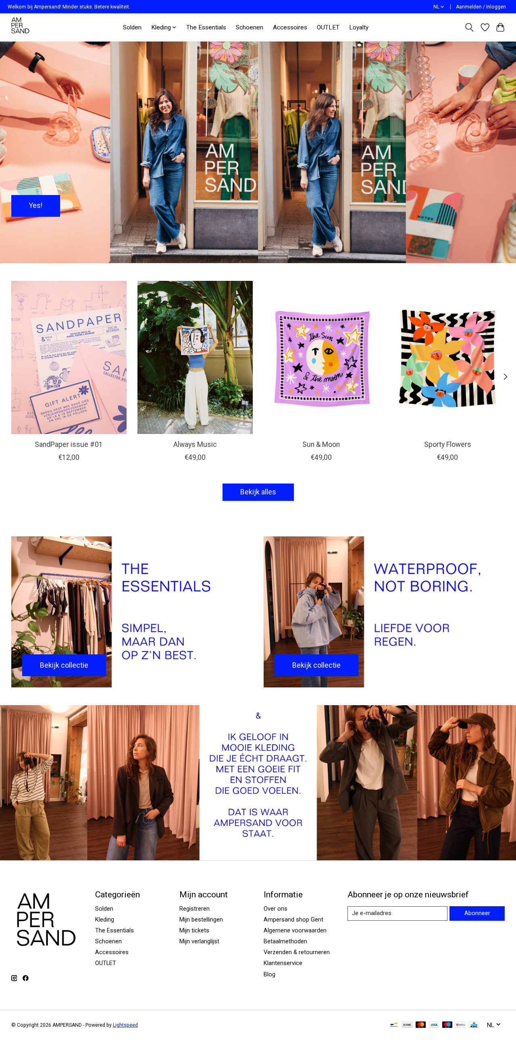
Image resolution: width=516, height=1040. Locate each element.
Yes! (35, 205)
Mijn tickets (194, 930)
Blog (269, 974)
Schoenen (249, 27)
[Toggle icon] (469, 27)
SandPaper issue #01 (69, 444)
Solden (132, 27)
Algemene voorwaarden (295, 930)
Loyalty (358, 27)
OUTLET (328, 27)
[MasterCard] (421, 1025)
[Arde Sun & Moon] (321, 357)
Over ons (275, 908)
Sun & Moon (321, 444)
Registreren (194, 908)
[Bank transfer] (407, 1025)
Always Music (194, 444)
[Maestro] (447, 1025)
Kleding (104, 919)
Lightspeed (125, 1025)
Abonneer (477, 913)
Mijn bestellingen (201, 919)
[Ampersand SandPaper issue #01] (69, 357)
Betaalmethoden (285, 941)
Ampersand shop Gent (293, 919)
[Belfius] (461, 1025)
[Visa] (434, 1025)
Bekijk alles (258, 492)
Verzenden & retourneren (297, 952)
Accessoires (290, 27)
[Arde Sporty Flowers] (447, 357)
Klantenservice (283, 963)
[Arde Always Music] (195, 357)
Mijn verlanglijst (199, 941)
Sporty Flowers (447, 444)
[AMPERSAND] (21, 27)
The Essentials (206, 27)
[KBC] (474, 1025)
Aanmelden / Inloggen (481, 7)
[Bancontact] (394, 1025)
